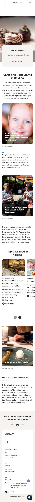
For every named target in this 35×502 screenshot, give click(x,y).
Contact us (8, 469)
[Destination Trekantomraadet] (9, 434)
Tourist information (11, 455)
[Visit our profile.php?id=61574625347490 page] (12, 425)
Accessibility (9, 458)
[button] (13, 291)
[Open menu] (30, 2)
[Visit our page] (17, 425)
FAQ (6, 452)
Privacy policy (9, 471)
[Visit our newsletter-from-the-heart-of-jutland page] (23, 425)
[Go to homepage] (17, 2)
